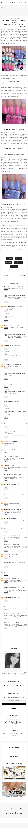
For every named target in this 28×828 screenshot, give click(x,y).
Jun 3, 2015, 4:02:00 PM (14, 613)
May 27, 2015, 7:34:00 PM (16, 401)
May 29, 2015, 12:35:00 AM (15, 544)
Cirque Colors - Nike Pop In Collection (14, 719)
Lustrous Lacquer (8, 535)
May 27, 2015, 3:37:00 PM (19, 306)
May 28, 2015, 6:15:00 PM (14, 518)
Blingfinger (6, 325)
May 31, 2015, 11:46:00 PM (16, 597)
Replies (7, 292)
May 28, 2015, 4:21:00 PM (14, 501)
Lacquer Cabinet (7, 364)
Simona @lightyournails (9, 562)
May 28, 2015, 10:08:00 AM (21, 334)
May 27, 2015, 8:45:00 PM (14, 441)
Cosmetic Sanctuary (8, 449)
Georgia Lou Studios (14, 821)
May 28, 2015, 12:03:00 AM (18, 449)
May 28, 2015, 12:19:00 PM (17, 474)
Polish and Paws (7, 345)
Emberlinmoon (11, 295)
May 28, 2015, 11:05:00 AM (21, 411)
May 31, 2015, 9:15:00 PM (19, 587)
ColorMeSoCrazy (8, 474)
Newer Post (6, 275)
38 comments (19, 24)
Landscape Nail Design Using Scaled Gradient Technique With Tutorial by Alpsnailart (14, 723)
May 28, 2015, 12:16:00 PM (10, 465)
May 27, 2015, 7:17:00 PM (16, 364)
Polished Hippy (7, 509)
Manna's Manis (7, 597)
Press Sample (23, 26)
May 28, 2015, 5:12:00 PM (16, 509)
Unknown (6, 441)
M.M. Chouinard (7, 383)
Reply (6, 290)
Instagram (15, 249)
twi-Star (5, 604)
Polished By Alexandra (14, 18)
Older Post (22, 275)
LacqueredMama (7, 422)
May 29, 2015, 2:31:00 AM (13, 554)
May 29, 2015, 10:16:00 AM (20, 562)
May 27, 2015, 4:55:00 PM (17, 345)
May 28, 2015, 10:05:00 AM (21, 295)
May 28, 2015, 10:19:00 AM (13, 456)
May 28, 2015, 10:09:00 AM (21, 316)
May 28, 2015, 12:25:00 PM (14, 484)
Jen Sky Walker (7, 401)
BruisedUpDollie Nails (8, 306)
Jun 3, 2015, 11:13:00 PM (14, 622)
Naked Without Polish (8, 286)
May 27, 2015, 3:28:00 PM (19, 286)
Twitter (25, 249)
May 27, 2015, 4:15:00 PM (14, 325)
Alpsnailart (6, 493)
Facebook (20, 249)
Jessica (5, 456)
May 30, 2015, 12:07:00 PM (14, 578)
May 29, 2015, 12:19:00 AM (17, 535)
